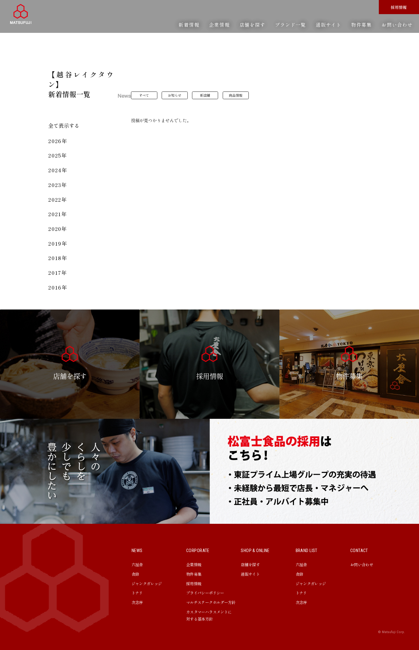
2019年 (57, 243)
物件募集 (361, 24)
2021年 (57, 214)
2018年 (57, 258)
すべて (144, 95)
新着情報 (189, 24)
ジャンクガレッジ (147, 583)
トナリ (137, 593)
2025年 (57, 155)
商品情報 (235, 95)
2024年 (57, 170)
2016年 (57, 287)
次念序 (137, 602)
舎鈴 (135, 574)
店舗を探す (252, 24)
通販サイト (328, 24)
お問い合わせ (397, 24)
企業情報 (219, 24)
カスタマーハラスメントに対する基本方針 (209, 615)
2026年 (57, 141)
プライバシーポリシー (205, 593)
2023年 (57, 185)
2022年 (57, 199)
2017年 (57, 272)
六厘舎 (137, 564)
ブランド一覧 (290, 24)
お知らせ (174, 95)
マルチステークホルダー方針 (211, 602)
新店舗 (205, 95)
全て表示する (63, 125)
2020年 (57, 228)
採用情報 (399, 7)
